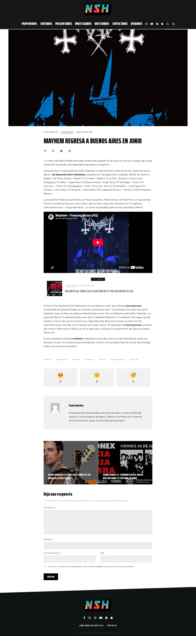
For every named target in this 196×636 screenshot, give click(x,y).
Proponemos (29, 23)
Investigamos (83, 23)
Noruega (90, 359)
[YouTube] (152, 24)
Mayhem (77, 359)
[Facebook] (84, 617)
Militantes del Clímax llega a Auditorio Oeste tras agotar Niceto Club (99, 291)
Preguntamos (63, 23)
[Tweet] (53, 151)
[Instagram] (146, 24)
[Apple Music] (162, 24)
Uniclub (134, 359)
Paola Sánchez (51, 132)
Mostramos (102, 23)
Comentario (50, 507)
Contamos (46, 23)
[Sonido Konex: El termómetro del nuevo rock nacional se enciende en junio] (125, 463)
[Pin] (61, 151)
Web (102, 553)
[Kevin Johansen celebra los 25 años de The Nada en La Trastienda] (71, 463)
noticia (103, 359)
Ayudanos (136, 23)
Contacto (112, 625)
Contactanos (120, 23)
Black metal (62, 359)
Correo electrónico (52, 553)
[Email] (69, 151)
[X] (89, 617)
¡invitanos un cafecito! (91, 625)
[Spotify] (157, 24)
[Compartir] (45, 151)
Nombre (48, 539)
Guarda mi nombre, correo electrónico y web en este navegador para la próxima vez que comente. (91, 566)
